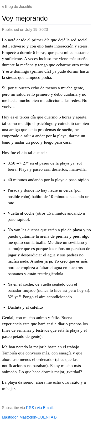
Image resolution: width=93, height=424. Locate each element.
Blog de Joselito (18, 7)
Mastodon (10, 417)
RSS (30, 408)
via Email (45, 408)
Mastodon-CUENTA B (38, 417)
